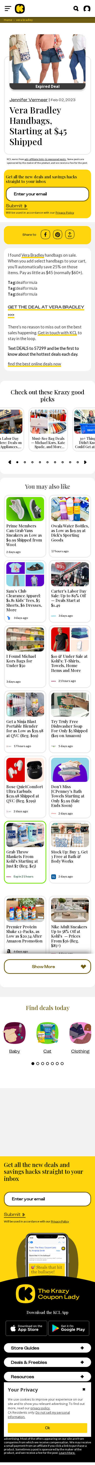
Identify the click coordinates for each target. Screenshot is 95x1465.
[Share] (70, 234)
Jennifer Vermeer (29, 99)
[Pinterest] (57, 234)
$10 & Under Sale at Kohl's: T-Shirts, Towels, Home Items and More (69, 663)
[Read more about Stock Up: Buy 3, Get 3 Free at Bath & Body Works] (70, 835)
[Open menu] (8, 8)
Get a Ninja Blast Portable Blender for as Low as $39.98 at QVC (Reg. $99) (24, 728)
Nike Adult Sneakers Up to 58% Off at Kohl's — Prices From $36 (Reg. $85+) (69, 936)
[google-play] (69, 1328)
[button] (82, 1348)
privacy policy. (40, 1408)
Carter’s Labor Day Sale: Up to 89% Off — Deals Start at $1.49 (68, 598)
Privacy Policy (65, 212)
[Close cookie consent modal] (84, 1389)
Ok (47, 1428)
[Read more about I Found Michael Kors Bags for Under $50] (25, 639)
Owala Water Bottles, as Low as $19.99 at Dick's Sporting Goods (70, 533)
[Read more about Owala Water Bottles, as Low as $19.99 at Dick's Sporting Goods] (70, 509)
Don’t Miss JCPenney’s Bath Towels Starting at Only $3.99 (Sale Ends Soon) (67, 796)
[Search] (76, 8)
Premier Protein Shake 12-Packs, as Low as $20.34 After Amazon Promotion (24, 933)
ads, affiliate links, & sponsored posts (45, 159)
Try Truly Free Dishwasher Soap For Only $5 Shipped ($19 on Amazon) (69, 728)
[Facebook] (45, 234)
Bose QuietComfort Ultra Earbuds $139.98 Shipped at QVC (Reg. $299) (24, 793)
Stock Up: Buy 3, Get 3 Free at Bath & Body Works (69, 856)
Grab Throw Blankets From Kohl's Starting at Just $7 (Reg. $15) (22, 858)
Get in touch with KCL (57, 332)
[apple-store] (26, 1328)
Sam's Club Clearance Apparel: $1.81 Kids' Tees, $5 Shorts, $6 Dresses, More (24, 600)
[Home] (20, 8)
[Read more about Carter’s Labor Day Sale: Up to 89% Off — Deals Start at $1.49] (70, 574)
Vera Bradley (32, 255)
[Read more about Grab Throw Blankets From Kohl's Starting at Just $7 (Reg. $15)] (25, 835)
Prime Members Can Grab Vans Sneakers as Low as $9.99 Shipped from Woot (24, 535)
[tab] (17, 462)
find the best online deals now (34, 364)
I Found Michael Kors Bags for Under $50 (21, 660)
